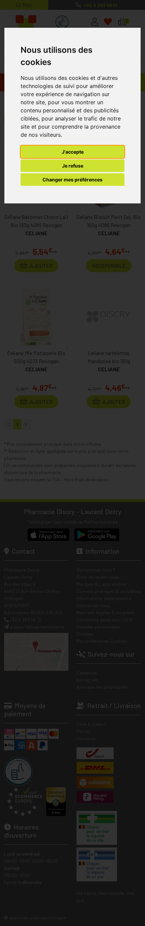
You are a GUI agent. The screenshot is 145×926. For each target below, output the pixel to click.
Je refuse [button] (72, 166)
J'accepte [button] (73, 152)
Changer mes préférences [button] (72, 179)
